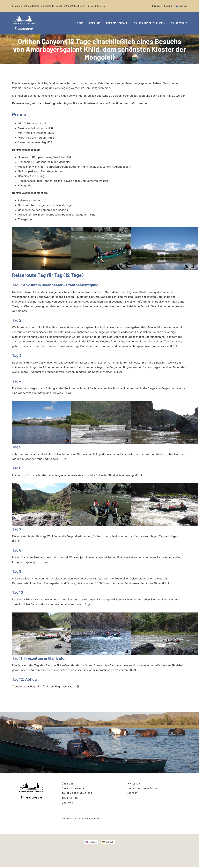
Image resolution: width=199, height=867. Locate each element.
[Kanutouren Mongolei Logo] (31, 783)
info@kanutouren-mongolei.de (37, 6)
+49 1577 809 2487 (94, 6)
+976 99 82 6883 (73, 6)
